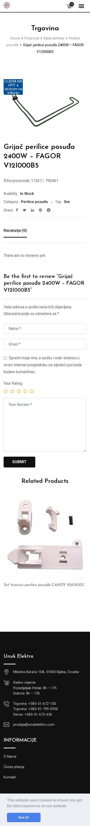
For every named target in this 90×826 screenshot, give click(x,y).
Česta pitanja (14, 767)
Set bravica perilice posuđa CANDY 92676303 (44, 585)
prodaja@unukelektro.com (33, 724)
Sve (67, 202)
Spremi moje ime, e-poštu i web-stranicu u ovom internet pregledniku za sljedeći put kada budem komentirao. (43, 365)
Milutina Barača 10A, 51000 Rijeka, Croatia (46, 672)
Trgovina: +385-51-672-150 (34, 703)
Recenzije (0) (15, 230)
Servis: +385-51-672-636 (32, 714)
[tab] (15, 231)
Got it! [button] (23, 817)
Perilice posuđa (34, 202)
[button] (69, 806)
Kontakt (10, 777)
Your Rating (13, 383)
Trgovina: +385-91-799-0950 (35, 709)
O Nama (10, 756)
